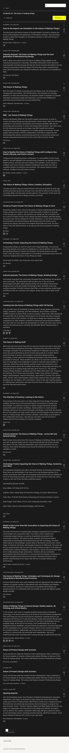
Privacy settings (7, 740)
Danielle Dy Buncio (18, 564)
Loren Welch (14, 662)
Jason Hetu (6, 422)
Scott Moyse (7, 330)
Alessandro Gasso (8, 638)
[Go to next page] (16, 730)
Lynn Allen (6, 513)
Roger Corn (16, 42)
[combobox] (58, 18)
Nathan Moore (19, 638)
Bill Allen (6, 231)
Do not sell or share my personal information (14, 749)
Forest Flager (7, 564)
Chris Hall (6, 662)
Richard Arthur (7, 42)
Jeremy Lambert (16, 173)
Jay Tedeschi (7, 594)
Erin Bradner (7, 263)
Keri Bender (6, 173)
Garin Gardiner (14, 683)
